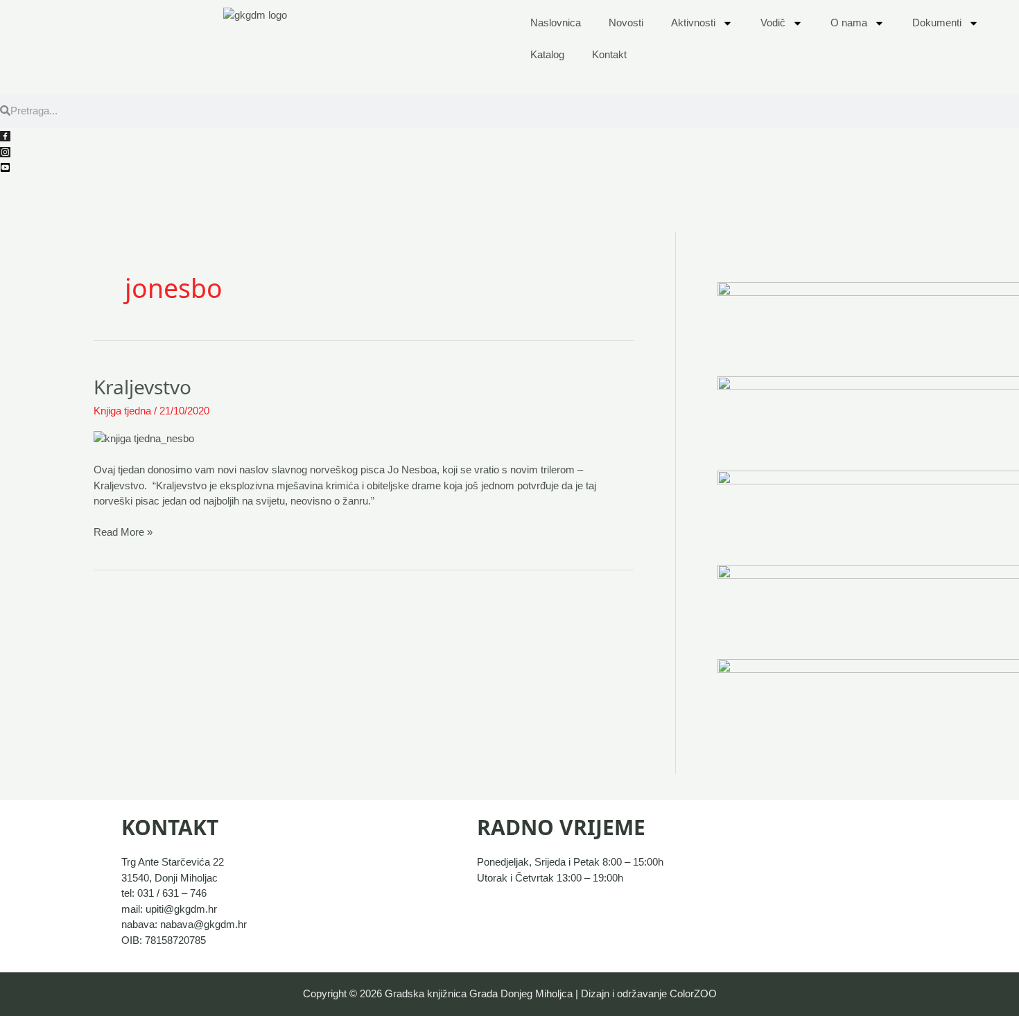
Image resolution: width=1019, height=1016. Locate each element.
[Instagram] (5, 151)
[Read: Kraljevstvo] (144, 438)
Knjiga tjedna (122, 411)
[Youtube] (5, 167)
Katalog (547, 54)
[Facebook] (5, 135)
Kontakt (609, 54)
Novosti (626, 22)
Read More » (123, 531)
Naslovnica (555, 22)
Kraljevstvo (142, 387)
